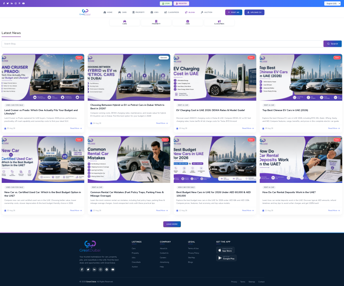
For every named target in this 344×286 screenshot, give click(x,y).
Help (162, 267)
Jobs (133, 257)
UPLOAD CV (256, 12)
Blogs (190, 262)
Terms (242, 282)
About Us (163, 248)
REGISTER (183, 3)
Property (135, 253)
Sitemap (252, 282)
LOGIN (167, 3)
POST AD (235, 12)
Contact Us (164, 253)
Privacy (234, 282)
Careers (163, 257)
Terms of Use (193, 248)
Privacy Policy (193, 253)
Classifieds (136, 262)
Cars (134, 248)
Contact (261, 282)
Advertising (164, 262)
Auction (135, 267)
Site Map (191, 257)
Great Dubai (91, 281)
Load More (172, 224)
